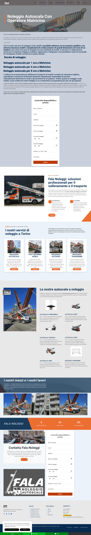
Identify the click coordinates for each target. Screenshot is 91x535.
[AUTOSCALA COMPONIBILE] (40, 312)
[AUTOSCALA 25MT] (40, 359)
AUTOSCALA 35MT (71, 314)
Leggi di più (14, 269)
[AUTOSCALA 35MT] (66, 312)
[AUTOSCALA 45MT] (66, 335)
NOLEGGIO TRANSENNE (72, 360)
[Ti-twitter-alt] (6, 513)
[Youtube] (11, 513)
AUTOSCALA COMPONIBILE (49, 314)
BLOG (78, 2)
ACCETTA (25, 529)
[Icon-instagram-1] (9, 513)
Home (35, 2)
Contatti (84, 2)
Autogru (50, 2)
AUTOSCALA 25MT (46, 361)
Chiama (24, 459)
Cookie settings (11, 529)
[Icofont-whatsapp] (13, 513)
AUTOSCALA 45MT (71, 337)
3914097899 (68, 515)
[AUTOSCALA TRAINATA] (40, 335)
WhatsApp (34, 533)
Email (56, 533)
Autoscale (42, 2)
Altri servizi (69, 2)
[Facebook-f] (4, 513)
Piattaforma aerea (60, 2)
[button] (5, 404)
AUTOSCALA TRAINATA (47, 337)
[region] (17, 526)
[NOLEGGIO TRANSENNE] (66, 358)
